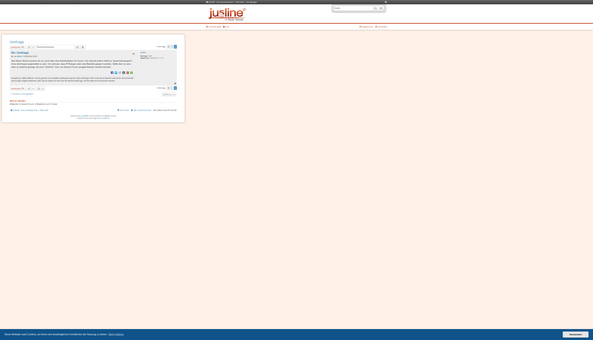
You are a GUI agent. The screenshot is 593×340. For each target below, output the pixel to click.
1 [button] (171, 46)
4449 (150, 56)
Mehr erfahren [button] (116, 334)
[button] (168, 47)
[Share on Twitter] (116, 72)
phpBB (83, 116)
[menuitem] (386, 2)
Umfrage (17, 41)
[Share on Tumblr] (123, 72)
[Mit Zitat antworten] (133, 53)
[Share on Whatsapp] (131, 72)
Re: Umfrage (20, 52)
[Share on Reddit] (120, 72)
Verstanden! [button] (575, 334)
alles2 (143, 52)
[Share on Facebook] (112, 72)
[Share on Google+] (127, 72)
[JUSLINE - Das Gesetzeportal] (227, 13)
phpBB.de (106, 118)
